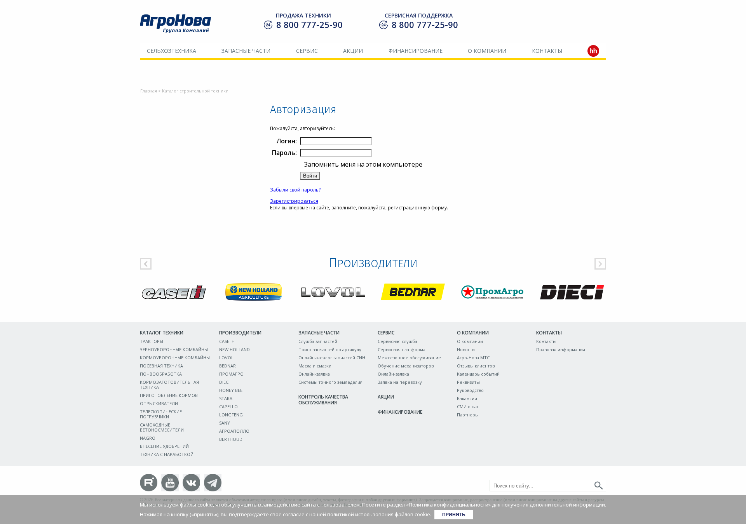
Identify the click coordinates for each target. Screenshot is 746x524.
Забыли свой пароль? (295, 189)
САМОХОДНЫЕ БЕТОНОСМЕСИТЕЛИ (162, 427)
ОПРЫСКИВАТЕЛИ (159, 403)
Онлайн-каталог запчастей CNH (331, 357)
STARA (225, 398)
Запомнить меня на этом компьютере (362, 164)
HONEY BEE (230, 390)
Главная (148, 91)
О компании (487, 50)
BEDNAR (227, 365)
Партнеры (468, 414)
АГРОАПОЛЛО (234, 430)
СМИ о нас (468, 406)
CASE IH (227, 341)
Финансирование (416, 50)
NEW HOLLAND (234, 349)
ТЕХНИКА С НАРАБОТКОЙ (166, 454)
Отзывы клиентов (476, 365)
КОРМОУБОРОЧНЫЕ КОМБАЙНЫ (175, 357)
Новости (466, 349)
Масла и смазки (314, 365)
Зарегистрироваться (294, 201)
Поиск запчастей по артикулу (329, 349)
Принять (453, 514)
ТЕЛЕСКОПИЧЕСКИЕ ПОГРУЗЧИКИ (161, 414)
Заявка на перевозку (400, 382)
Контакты (547, 50)
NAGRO (147, 437)
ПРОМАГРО (231, 373)
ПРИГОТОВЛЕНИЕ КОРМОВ (169, 395)
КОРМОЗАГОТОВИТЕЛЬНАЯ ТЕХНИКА (169, 385)
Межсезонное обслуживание (409, 357)
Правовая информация (560, 349)
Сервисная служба (397, 341)
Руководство (470, 390)
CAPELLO (228, 406)
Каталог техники (161, 333)
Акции (353, 50)
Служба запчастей (317, 341)
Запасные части (245, 50)
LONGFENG (231, 414)
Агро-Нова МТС (473, 357)
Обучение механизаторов (406, 365)
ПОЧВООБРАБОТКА (161, 373)
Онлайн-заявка (314, 373)
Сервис (307, 50)
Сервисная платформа (401, 349)
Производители (240, 333)
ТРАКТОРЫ (151, 341)
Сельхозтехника (171, 50)
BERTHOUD (230, 439)
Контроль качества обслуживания (323, 400)
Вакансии (467, 398)
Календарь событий (478, 373)
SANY (224, 422)
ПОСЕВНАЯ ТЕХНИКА (161, 365)
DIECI (224, 382)
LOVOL (226, 357)
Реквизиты (468, 382)
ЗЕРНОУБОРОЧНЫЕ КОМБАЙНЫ (174, 349)
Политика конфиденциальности (448, 504)
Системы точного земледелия (330, 382)
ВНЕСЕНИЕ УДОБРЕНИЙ (164, 446)
